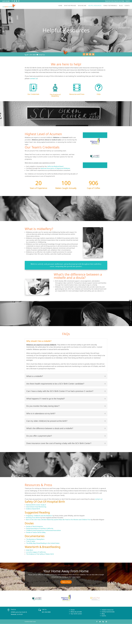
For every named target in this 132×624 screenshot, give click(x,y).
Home (60, 5)
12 (130, 320)
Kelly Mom (29, 550)
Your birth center (76, 614)
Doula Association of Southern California (39, 528)
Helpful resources (107, 610)
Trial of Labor (30, 541)
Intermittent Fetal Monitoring (36, 507)
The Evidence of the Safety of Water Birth (40, 554)
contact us (33, 78)
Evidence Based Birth (33, 509)
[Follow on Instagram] (90, 54)
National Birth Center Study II (36, 505)
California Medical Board (55, 166)
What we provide (76, 612)
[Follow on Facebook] (84, 54)
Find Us (13, 609)
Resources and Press (76, 94)
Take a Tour (66, 582)
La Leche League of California (36, 552)
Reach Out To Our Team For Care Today (114, 1)
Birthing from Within (33, 517)
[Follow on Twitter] (87, 54)
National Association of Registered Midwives (55, 168)
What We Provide (70, 5)
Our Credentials (33, 94)
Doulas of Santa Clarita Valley (36, 532)
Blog (121, 5)
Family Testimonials (110, 5)
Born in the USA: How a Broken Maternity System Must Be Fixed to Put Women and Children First (58, 519)
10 (130, 317)
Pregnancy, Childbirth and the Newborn (39, 516)
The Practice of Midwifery (55, 95)
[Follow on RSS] (93, 54)
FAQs (99, 94)
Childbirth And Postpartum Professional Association (43, 530)
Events (127, 5)
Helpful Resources (94, 5)
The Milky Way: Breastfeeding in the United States (42, 543)
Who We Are (82, 5)
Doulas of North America (34, 526)
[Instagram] (18, 1)
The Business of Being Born (35, 539)
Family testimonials (108, 612)
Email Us (128, 1)
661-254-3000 (31, 55)
